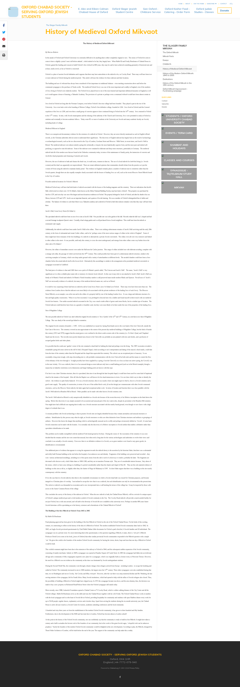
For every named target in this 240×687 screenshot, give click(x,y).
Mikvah (179, 187)
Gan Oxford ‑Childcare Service (150, 10)
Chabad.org (114, 668)
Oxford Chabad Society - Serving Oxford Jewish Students (47, 12)
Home (180, 4)
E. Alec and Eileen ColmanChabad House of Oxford (93, 10)
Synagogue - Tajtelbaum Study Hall (179, 174)
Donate (224, 10)
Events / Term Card (179, 133)
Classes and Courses (179, 160)
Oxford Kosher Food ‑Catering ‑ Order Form (177, 10)
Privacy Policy (134, 668)
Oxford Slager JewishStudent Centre (124, 10)
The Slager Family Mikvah (57, 25)
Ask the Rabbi (198, 4)
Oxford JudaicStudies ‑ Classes (204, 10)
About (187, 4)
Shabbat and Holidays (179, 146)
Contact (223, 4)
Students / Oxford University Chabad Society (179, 119)
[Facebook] (120, 677)
